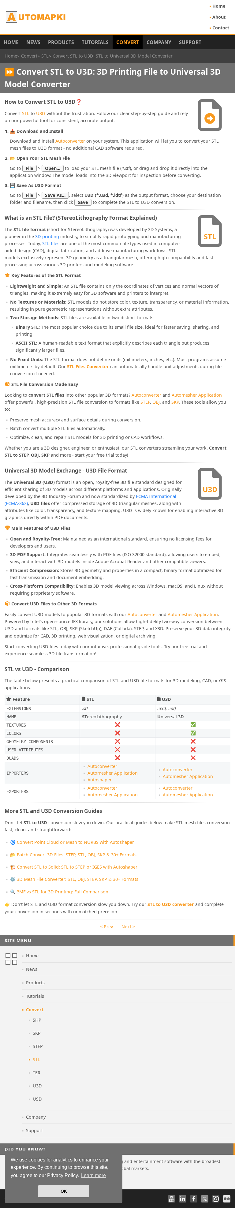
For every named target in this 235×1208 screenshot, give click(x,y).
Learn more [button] (93, 1175)
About (219, 17)
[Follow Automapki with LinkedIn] (182, 1198)
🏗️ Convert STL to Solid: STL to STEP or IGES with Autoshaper (73, 867)
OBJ (156, 402)
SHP (37, 1020)
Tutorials (95, 42)
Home (219, 6)
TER (36, 1072)
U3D (40, 113)
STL (25, 113)
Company (159, 42)
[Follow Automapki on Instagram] (215, 1198)
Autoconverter (70, 141)
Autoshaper (100, 780)
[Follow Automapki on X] (204, 1198)
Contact (220, 28)
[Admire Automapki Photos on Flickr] (226, 1198)
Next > (128, 926)
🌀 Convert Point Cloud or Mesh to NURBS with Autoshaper (72, 842)
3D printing (47, 236)
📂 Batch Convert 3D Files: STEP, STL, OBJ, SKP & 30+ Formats (73, 855)
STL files (50, 243)
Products (61, 42)
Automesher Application (197, 395)
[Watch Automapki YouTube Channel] (171, 1198)
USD (37, 1099)
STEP (145, 402)
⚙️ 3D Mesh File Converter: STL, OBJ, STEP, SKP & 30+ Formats (74, 879)
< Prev (106, 926)
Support (190, 42)
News (33, 42)
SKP (175, 402)
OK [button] (64, 1191)
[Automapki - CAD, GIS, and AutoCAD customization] (36, 17)
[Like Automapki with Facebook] (193, 1198)
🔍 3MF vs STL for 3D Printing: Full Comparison (59, 892)
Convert (127, 42)
